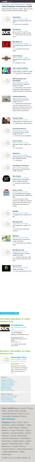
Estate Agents (19, 441)
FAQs (23, 416)
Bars (14, 422)
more (19, 342)
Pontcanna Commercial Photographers (9, 395)
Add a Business (8, 419)
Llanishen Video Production (7, 385)
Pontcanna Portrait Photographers (8, 401)
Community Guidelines (11, 416)
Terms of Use (23, 414)
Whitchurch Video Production (7, 390)
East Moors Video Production (7, 383)
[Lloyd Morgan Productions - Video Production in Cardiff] (6, 171)
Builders (24, 428)
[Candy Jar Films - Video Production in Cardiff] (6, 195)
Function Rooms (19, 446)
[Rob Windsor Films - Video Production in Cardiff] (6, 255)
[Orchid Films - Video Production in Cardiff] (6, 22)
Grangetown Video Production (7, 384)
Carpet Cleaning (17, 430)
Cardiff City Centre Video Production (9, 381)
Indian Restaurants (24, 449)
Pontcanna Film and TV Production (8, 397)
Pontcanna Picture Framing (7, 399)
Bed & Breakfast (18, 425)
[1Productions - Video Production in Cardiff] (5, 331)
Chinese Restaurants (18, 436)
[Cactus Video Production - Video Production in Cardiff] (6, 73)
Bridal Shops (14, 428)
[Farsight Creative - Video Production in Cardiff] (6, 123)
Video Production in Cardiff (18, 327)
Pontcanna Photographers (6, 398)
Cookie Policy (13, 411)
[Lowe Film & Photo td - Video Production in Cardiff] (6, 134)
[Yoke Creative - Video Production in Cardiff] (6, 181)
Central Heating (17, 433)
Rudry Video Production (6, 388)
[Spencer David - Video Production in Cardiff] (6, 271)
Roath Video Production (6, 387)
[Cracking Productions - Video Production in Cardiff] (6, 102)
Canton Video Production (6, 379)
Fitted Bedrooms (16, 444)
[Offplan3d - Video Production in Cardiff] (6, 241)
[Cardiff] (12, 3)
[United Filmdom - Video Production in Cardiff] (6, 61)
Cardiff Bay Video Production (7, 380)
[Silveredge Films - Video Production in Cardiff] (5, 363)
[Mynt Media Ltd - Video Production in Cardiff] (6, 47)
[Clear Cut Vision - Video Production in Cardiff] (6, 146)
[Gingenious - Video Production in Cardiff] (6, 158)
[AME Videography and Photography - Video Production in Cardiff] (6, 84)
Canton (13, 329)
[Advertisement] (17, 292)
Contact (23, 408)
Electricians (25, 438)
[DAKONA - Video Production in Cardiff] (6, 216)
